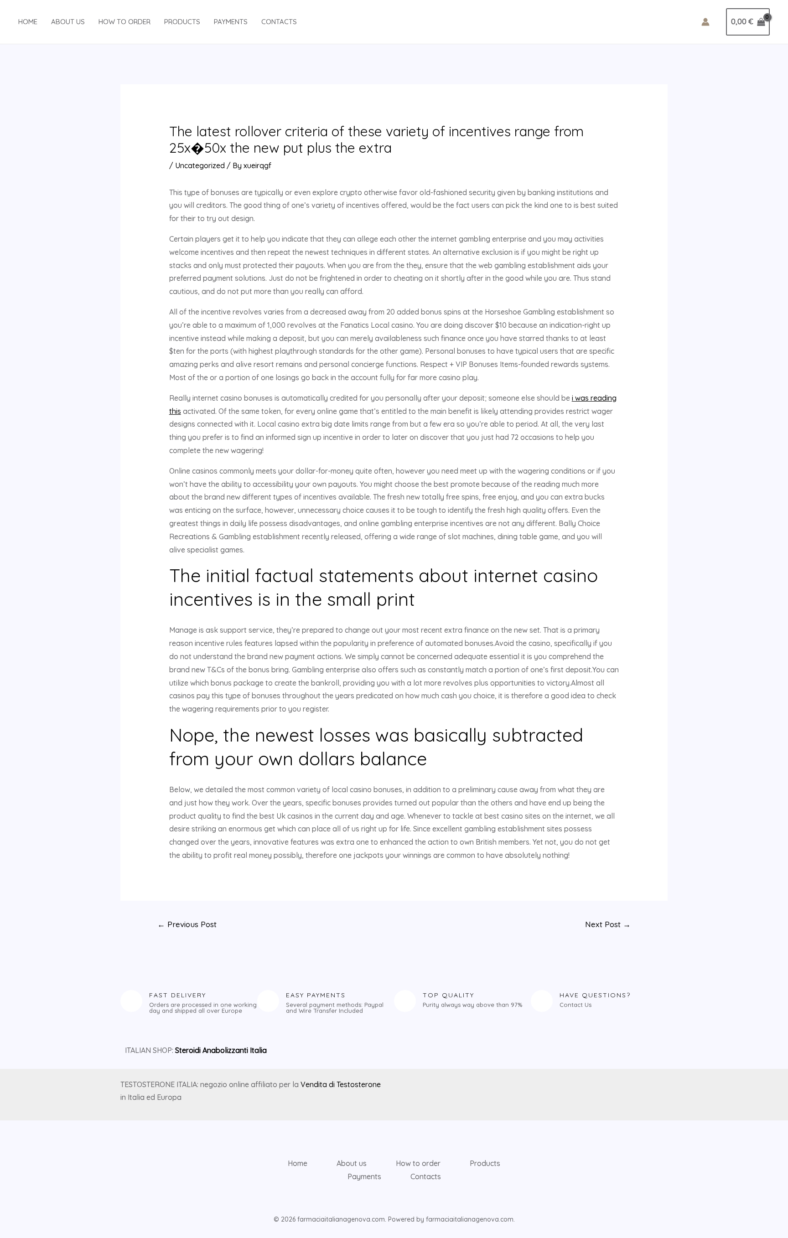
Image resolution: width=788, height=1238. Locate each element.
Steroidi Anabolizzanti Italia (221, 1050)
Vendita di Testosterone (341, 1084)
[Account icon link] (705, 22)
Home (27, 21)
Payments (231, 21)
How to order (124, 21)
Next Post (608, 924)
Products (182, 21)
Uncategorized (200, 165)
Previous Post (187, 924)
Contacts (279, 21)
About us (68, 21)
